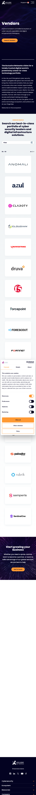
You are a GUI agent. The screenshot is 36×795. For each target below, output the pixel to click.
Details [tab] (18, 367)
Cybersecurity (7, 781)
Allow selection (18, 425)
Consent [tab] (6, 367)
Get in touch (18, 569)
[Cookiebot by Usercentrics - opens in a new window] (26, 362)
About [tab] (29, 367)
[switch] (31, 401)
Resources (6, 790)
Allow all (18, 420)
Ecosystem (6, 785)
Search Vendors (9, 40)
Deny (18, 431)
